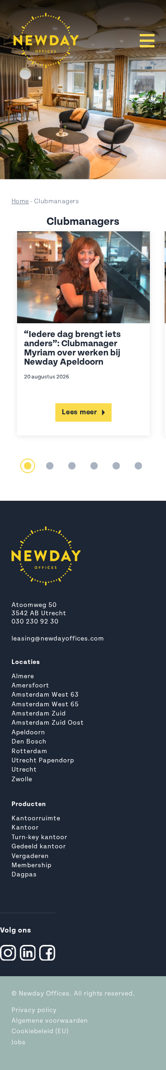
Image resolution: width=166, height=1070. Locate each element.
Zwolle (22, 779)
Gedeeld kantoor (39, 846)
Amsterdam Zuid (39, 713)
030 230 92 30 (35, 621)
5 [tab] (116, 465)
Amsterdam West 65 (45, 704)
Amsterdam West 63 (45, 695)
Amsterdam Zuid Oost (48, 723)
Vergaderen (30, 856)
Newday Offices (44, 993)
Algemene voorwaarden (50, 1021)
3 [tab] (72, 465)
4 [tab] (94, 465)
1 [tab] (27, 465)
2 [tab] (49, 465)
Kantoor (25, 827)
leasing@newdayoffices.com (58, 638)
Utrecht (24, 770)
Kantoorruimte (36, 818)
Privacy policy (34, 1010)
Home (20, 201)
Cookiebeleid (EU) (40, 1031)
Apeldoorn (28, 732)
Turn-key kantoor (39, 837)
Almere (23, 676)
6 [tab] (138, 465)
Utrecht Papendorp (43, 760)
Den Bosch (29, 741)
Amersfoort (30, 685)
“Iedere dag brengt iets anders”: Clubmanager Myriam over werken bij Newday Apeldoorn (72, 348)
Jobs (19, 1042)
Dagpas (24, 874)
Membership (32, 865)
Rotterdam (29, 751)
